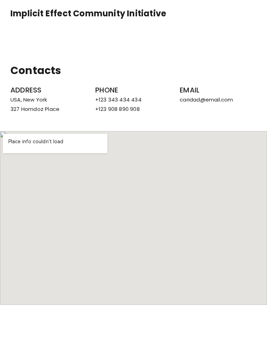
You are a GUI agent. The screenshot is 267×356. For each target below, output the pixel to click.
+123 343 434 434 (118, 99)
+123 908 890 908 (117, 109)
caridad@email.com (206, 99)
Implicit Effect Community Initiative (88, 14)
